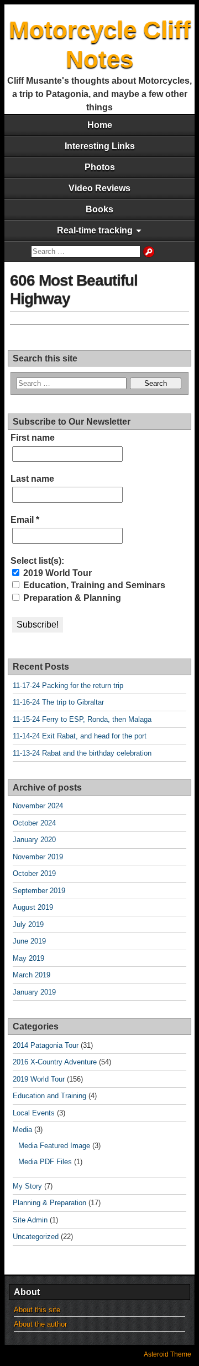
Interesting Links (100, 146)
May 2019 (28, 958)
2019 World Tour (56, 573)
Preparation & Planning (71, 598)
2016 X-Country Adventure (55, 1062)
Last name (32, 478)
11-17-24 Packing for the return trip (68, 685)
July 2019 (28, 924)
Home (99, 125)
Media (22, 1129)
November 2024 (38, 806)
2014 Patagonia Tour (45, 1045)
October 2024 (34, 823)
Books (99, 209)
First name (33, 437)
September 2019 (39, 890)
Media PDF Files (45, 1162)
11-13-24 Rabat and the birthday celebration (82, 753)
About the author (40, 1324)
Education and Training (49, 1096)
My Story (27, 1186)
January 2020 (34, 839)
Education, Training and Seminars (93, 585)
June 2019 (29, 941)
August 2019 (33, 907)
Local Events (34, 1113)
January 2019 (34, 992)
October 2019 (34, 873)
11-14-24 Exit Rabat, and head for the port (79, 736)
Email (25, 519)
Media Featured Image (54, 1145)
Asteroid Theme (167, 1354)
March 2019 (31, 975)
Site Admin (30, 1220)
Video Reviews (99, 188)
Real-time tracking (95, 230)
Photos (100, 167)
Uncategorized (36, 1236)
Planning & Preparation (49, 1203)
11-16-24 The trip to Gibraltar (58, 702)
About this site (37, 1310)
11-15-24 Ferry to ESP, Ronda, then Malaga (82, 719)
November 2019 (38, 857)
